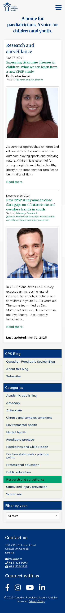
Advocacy (20, 213)
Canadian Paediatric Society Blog (30, 361)
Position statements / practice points (27, 455)
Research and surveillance (29, 79)
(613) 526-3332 (17, 566)
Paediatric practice (20, 439)
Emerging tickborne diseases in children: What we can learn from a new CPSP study (31, 67)
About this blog (17, 369)
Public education (18, 472)
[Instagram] (18, 587)
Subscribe (13, 376)
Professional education (27, 216)
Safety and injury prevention (34, 220)
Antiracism (14, 410)
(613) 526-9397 (17, 562)
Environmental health (21, 425)
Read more (14, 182)
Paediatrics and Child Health (27, 447)
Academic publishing (21, 395)
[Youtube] (30, 587)
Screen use (14, 494)
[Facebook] (7, 587)
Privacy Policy (37, 601)
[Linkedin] (42, 587)
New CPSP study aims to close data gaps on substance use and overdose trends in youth (30, 204)
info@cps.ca (15, 559)
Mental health (16, 432)
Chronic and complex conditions (29, 417)
